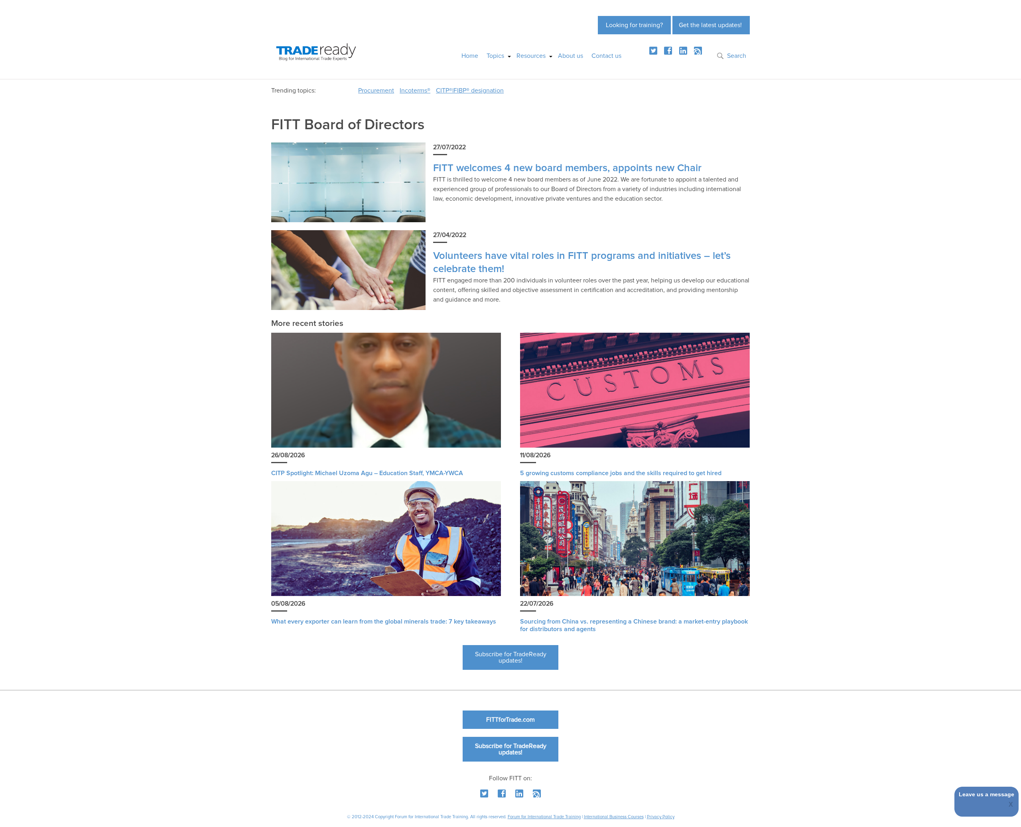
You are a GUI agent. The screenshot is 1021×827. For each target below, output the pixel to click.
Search (736, 56)
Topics (495, 56)
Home (469, 56)
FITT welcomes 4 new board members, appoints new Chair (567, 168)
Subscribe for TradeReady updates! (510, 657)
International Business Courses (614, 817)
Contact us (606, 56)
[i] (698, 51)
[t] (653, 51)
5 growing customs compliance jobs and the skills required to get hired (620, 473)
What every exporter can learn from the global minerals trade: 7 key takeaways (383, 621)
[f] (668, 51)
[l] (683, 51)
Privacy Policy (660, 817)
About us (570, 56)
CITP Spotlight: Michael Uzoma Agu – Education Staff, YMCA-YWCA (367, 473)
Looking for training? (634, 25)
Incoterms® (415, 90)
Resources (531, 56)
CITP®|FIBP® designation (470, 90)
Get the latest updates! (710, 25)
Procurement (376, 90)
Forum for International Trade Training (544, 817)
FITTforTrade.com (510, 719)
